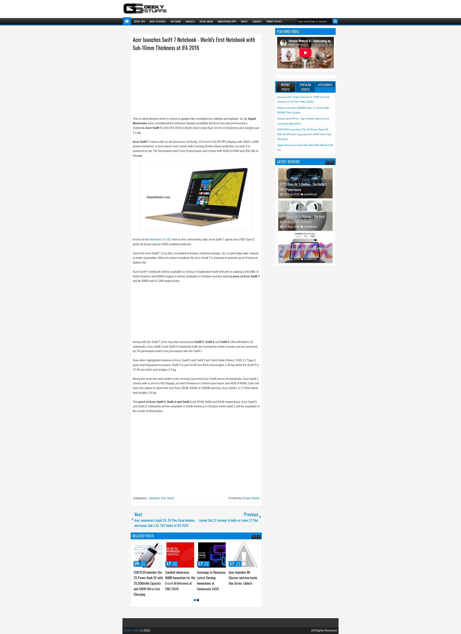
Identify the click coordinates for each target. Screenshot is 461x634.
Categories (325, 84)
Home (127, 21)
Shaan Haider (251, 498)
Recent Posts (285, 87)
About (244, 21)
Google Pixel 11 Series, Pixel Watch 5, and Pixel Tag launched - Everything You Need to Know (180, 583)
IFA (163, 498)
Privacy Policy (274, 21)
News (170, 498)
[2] (198, 600)
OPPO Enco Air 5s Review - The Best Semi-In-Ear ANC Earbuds (302, 186)
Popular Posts (305, 87)
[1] (195, 600)
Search (335, 21)
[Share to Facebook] (151, 545)
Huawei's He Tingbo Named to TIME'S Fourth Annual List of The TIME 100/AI (210, 580)
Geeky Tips (139, 21)
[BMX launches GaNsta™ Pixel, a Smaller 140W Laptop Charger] (148, 555)
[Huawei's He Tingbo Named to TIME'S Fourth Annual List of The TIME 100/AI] (212, 555)
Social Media (206, 21)
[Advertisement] (192, 82)
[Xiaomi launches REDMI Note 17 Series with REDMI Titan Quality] (244, 555)
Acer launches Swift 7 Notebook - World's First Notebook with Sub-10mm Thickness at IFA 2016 (194, 43)
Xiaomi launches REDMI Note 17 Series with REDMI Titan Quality (243, 578)
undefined (310, 194)
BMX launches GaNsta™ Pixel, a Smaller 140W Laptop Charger (148, 578)
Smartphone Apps (227, 21)
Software (175, 21)
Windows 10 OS (160, 239)
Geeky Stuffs (132, 630)
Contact (257, 21)
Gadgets (190, 21)
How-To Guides (158, 21)
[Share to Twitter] (155, 545)
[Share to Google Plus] (159, 545)
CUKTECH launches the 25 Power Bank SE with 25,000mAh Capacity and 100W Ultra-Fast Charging (304, 134)
